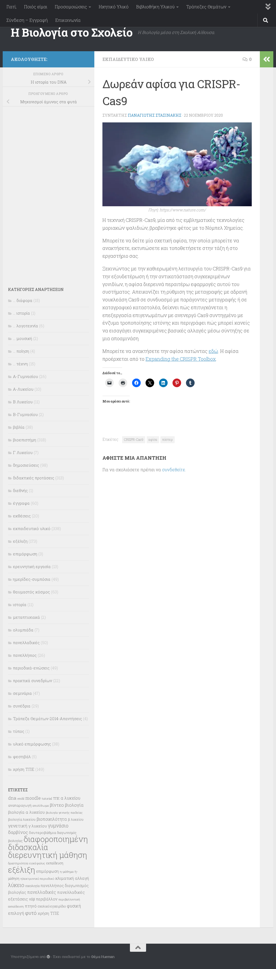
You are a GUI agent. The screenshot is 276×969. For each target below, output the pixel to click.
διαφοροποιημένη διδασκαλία (48, 843)
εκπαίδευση (54, 863)
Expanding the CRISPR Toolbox (181, 359)
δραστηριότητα (18, 863)
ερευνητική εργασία (32, 566)
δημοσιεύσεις (26, 465)
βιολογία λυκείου (22, 819)
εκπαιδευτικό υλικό (128, 59)
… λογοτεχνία (25, 325)
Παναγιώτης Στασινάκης (154, 115)
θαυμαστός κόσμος (31, 592)
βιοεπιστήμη (24, 439)
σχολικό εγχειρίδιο (52, 906)
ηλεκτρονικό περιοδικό (37, 879)
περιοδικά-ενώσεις (31, 668)
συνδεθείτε (173, 469)
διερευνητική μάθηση (47, 855)
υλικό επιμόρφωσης (32, 744)
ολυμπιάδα (23, 630)
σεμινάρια (22, 693)
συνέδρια (21, 706)
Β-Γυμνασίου (25, 414)
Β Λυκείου (23, 401)
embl (21, 798)
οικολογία (32, 886)
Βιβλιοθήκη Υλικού (155, 6)
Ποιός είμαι (35, 6)
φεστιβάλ (22, 756)
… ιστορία (21, 313)
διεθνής (20, 490)
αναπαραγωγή (20, 805)
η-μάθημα (67, 872)
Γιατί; (11, 6)
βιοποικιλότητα (52, 819)
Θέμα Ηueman (103, 956)
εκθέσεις (22, 515)
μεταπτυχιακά (26, 617)
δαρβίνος (18, 832)
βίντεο (57, 805)
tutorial (47, 798)
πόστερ (167, 439)
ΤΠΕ (56, 798)
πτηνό (31, 906)
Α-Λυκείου (23, 389)
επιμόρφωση (25, 553)
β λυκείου (76, 819)
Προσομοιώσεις (71, 6)
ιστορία (19, 604)
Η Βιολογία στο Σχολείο (71, 32)
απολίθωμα (41, 805)
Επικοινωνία (68, 20)
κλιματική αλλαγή (72, 878)
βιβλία (19, 427)
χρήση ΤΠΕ (23, 769)
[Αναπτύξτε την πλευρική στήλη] (266, 59)
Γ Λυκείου (23, 452)
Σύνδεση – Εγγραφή (27, 20)
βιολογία (74, 805)
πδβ (32, 899)
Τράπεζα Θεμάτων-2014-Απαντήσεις (47, 718)
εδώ (213, 351)
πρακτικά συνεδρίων (32, 680)
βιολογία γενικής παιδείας (64, 812)
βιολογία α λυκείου (26, 812)
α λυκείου (70, 798)
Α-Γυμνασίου (25, 376)
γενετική (17, 826)
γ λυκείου (37, 826)
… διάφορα (22, 300)
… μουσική (22, 338)
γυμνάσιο (58, 826)
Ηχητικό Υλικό (114, 6)
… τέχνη (20, 363)
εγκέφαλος (37, 863)
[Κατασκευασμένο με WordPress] (48, 956)
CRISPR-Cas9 (133, 439)
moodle (33, 798)
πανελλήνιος (25, 655)
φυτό (31, 912)
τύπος (18, 731)
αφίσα (153, 439)
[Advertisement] (48, 193)
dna (12, 798)
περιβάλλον (46, 899)
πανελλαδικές (26, 642)
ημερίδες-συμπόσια (31, 579)
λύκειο (16, 885)
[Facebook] (83, 58)
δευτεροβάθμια (42, 832)
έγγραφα (21, 503)
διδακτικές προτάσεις (33, 477)
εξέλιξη (20, 541)
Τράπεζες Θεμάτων (206, 6)
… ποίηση (21, 351)
